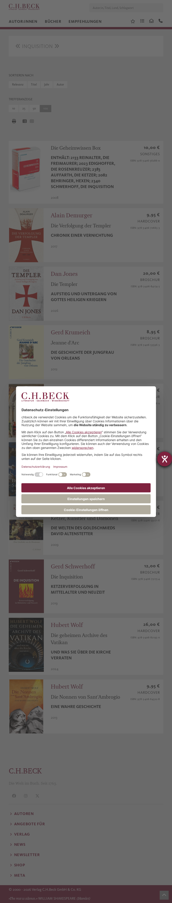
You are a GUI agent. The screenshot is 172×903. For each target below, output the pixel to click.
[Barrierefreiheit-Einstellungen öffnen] (164, 459)
